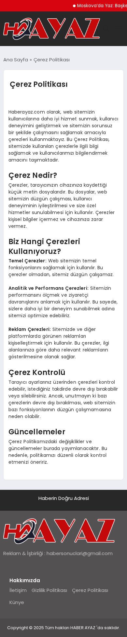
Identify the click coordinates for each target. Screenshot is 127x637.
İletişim (18, 590)
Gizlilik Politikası (49, 590)
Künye (16, 602)
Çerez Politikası (90, 590)
